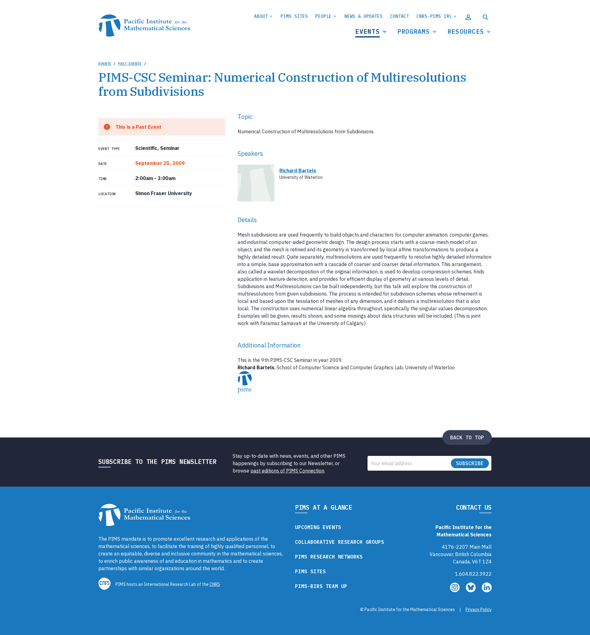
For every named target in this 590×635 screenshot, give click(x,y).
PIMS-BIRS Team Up (321, 586)
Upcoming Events (318, 527)
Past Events (129, 63)
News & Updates (363, 16)
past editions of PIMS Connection (287, 471)
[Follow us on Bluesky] (471, 590)
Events (367, 31)
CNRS (215, 584)
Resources (465, 31)
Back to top (467, 437)
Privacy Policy (479, 609)
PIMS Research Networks (329, 557)
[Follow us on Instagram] (455, 590)
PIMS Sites (294, 16)
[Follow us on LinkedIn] (487, 590)
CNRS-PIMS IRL (434, 16)
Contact (399, 16)
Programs (413, 31)
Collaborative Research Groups (339, 542)
